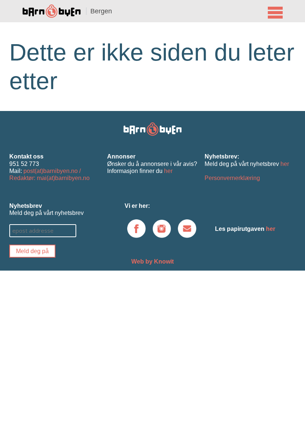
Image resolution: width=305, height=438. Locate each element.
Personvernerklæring (232, 178)
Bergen (101, 11)
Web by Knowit (152, 261)
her (168, 171)
